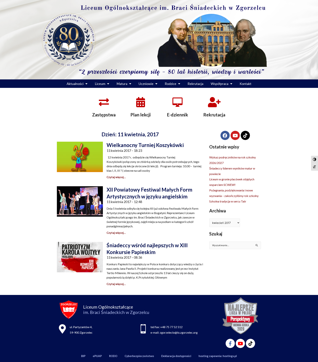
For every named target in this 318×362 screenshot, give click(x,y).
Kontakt (245, 84)
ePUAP (97, 356)
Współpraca (219, 84)
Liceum (100, 84)
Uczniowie (146, 84)
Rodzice (170, 84)
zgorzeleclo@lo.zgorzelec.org (179, 332)
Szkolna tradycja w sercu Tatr (227, 201)
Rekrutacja (195, 84)
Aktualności (75, 84)
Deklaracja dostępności (176, 356)
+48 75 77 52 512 (171, 327)
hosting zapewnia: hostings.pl (218, 356)
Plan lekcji (140, 114)
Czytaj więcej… (116, 177)
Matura (121, 84)
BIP (83, 356)
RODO (113, 356)
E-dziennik (177, 114)
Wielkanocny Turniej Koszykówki (145, 145)
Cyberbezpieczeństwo (139, 356)
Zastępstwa (104, 114)
